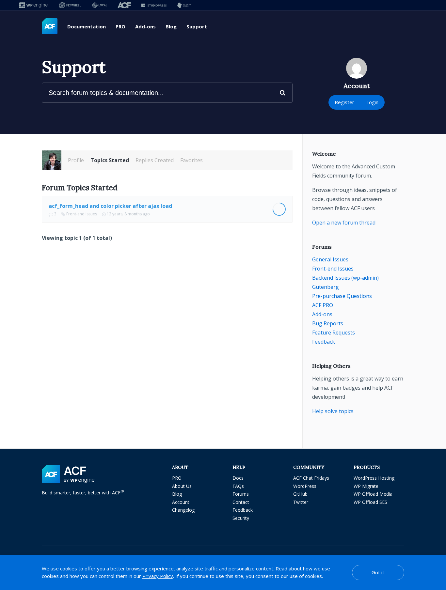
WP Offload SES (370, 502)
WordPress (304, 486)
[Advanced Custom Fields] (49, 26)
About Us (182, 486)
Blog (171, 26)
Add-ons (145, 26)
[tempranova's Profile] (51, 160)
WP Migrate (366, 486)
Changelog (183, 510)
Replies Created (154, 160)
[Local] (99, 5)
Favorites (191, 160)
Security (240, 518)
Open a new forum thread (343, 222)
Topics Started (109, 160)
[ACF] (124, 5)
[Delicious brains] (184, 5)
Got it (378, 572)
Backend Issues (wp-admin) (345, 277)
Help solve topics (333, 411)
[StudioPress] (154, 5)
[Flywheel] (70, 5)
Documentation (86, 26)
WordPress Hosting (374, 478)
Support (196, 26)
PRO (120, 26)
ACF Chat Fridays (311, 478)
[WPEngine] (34, 5)
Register (344, 102)
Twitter (300, 502)
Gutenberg (325, 286)
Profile (76, 160)
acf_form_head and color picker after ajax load (110, 206)
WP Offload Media (373, 494)
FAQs (238, 486)
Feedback (323, 341)
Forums (240, 494)
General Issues (330, 259)
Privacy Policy (157, 576)
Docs (238, 478)
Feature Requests (333, 332)
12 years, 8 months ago (128, 214)
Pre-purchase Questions (342, 296)
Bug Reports (327, 323)
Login (372, 102)
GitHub (300, 494)
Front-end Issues (81, 214)
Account (180, 502)
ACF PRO (322, 305)
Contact (240, 502)
